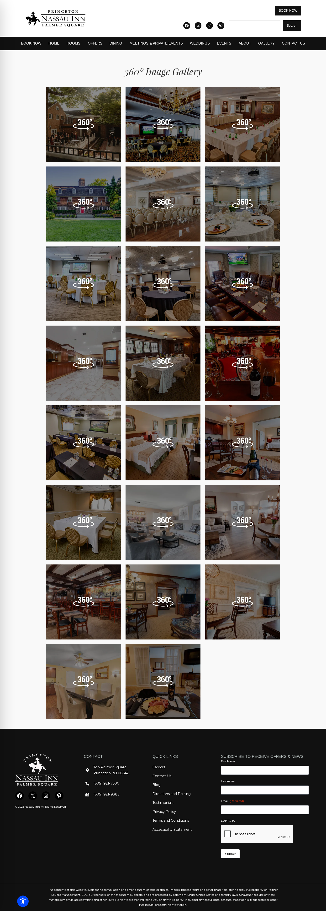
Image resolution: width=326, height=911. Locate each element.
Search (292, 25)
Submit (230, 854)
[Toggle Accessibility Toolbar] (23, 901)
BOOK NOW (288, 10)
